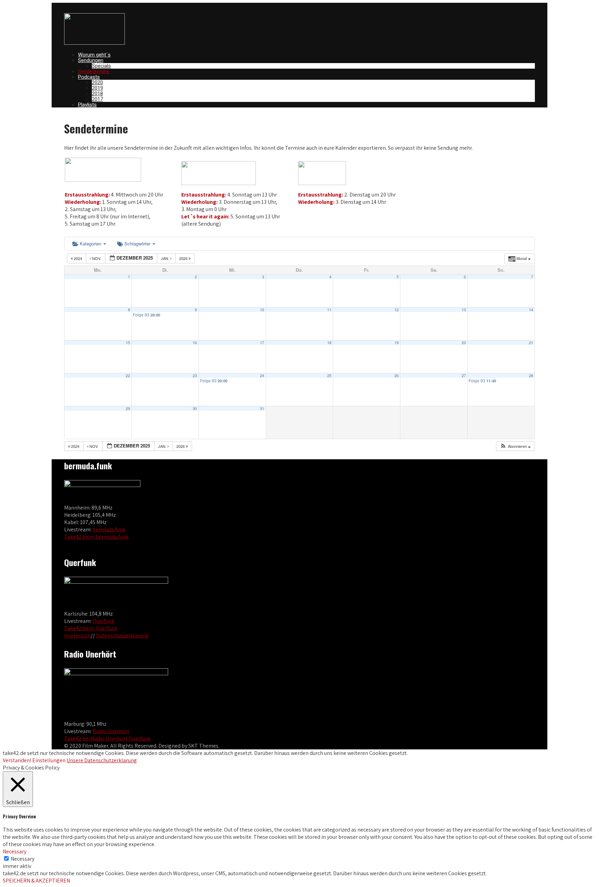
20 (464, 342)
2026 (184, 258)
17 (262, 342)
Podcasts (89, 77)
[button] (515, 446)
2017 (97, 99)
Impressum (77, 635)
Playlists (87, 105)
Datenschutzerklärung (122, 635)
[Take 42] (94, 42)
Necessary (22, 858)
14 (531, 309)
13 (464, 309)
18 (329, 342)
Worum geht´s (94, 55)
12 (396, 309)
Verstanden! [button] (17, 760)
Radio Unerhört (111, 731)
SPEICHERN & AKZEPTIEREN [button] (36, 880)
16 (195, 342)
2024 (78, 258)
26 (396, 375)
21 (531, 342)
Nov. (96, 258)
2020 (97, 82)
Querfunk (103, 621)
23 (195, 375)
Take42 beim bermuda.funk (96, 536)
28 (531, 375)
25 (329, 375)
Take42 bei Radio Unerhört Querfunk (107, 738)
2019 (97, 88)
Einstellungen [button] (49, 760)
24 (262, 375)
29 (128, 408)
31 (262, 408)
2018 (97, 93)
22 (128, 375)
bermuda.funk (109, 529)
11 (329, 309)
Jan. (165, 258)
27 (464, 375)
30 (195, 408)
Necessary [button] (14, 851)
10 (262, 309)
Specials (101, 66)
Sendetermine (94, 71)
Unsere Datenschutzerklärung (102, 760)
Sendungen (90, 60)
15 (128, 342)
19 (396, 342)
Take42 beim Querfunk (91, 628)
